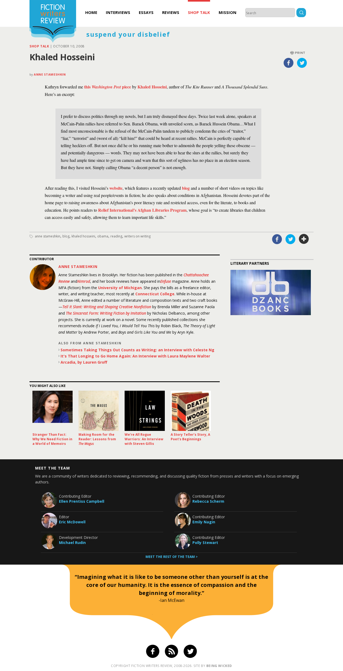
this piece (107, 87)
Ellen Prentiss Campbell (81, 501)
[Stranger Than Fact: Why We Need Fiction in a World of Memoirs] (52, 411)
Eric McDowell (72, 521)
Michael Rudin (72, 542)
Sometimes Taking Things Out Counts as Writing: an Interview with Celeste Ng (137, 349)
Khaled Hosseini (83, 236)
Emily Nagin (203, 521)
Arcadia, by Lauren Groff (84, 362)
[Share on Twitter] (302, 63)
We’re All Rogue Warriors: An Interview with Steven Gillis (144, 439)
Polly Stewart (205, 542)
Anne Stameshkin (50, 74)
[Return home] (52, 22)
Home (91, 12)
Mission (227, 12)
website (115, 188)
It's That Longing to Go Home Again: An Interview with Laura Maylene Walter (135, 356)
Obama (102, 236)
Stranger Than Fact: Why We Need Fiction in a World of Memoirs (52, 439)
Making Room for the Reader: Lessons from (97, 439)
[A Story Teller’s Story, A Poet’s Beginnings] (191, 411)
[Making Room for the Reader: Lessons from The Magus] (99, 411)
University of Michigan (120, 287)
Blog (65, 236)
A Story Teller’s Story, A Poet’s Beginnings (190, 436)
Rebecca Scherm (208, 501)
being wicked (219, 665)
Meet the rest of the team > (172, 556)
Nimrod (83, 281)
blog (186, 188)
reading (116, 236)
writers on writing (137, 236)
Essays (146, 12)
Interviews (118, 12)
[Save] (304, 239)
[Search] (301, 13)
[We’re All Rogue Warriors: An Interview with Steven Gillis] (145, 411)
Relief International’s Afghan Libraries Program (142, 210)
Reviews (170, 12)
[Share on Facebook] (289, 63)
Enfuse (165, 281)
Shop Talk (199, 12)
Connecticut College (154, 293)
